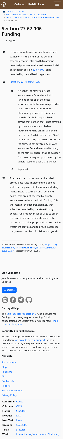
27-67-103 (38, 69)
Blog (4, 367)
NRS (18, 415)
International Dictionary (46, 434)
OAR (18, 425)
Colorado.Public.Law (29, 4)
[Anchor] (52, 74)
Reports (6, 385)
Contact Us (8, 381)
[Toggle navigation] (57, 4)
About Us (7, 371)
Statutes (20, 411)
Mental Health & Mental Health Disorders (26, 14)
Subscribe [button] (9, 289)
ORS (24, 425)
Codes (19, 401)
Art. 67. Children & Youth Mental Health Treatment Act (32, 17)
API (3, 376)
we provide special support (30, 340)
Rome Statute (23, 434)
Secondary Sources (12, 390)
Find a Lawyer (9, 362)
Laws (19, 420)
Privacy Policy (9, 395)
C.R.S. (11, 11)
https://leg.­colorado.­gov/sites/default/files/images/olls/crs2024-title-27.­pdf (30, 248)
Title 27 (20, 11)
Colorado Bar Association (20, 313)
